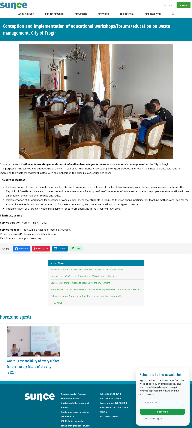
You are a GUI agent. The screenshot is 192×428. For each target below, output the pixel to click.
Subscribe (162, 411)
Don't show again (153, 418)
